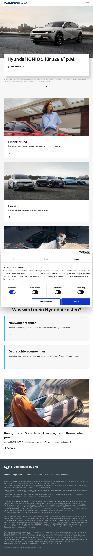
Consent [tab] (16, 259)
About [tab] (76, 259)
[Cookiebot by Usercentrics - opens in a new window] (80, 252)
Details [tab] (46, 259)
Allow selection (46, 302)
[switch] (35, 292)
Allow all (75, 302)
